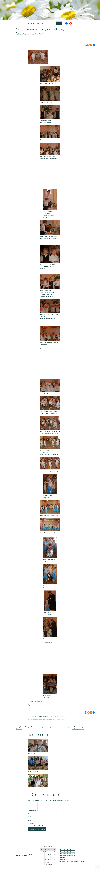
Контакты (63, 857)
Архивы (30, 854)
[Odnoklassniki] (91, 45)
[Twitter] (88, 45)
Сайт (29, 820)
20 (55, 857)
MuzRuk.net (33, 23)
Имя (29, 813)
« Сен (45, 864)
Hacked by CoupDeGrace (67, 850)
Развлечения (60, 716)
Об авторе (63, 859)
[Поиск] (59, 23)
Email (30, 817)
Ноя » (50, 864)
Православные (32, 719)
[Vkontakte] (94, 45)
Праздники (53, 716)
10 (48, 854)
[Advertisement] (50, 174)
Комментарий (32, 810)
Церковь (63, 719)
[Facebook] (86, 45)
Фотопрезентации (55, 719)
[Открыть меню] (43, 23)
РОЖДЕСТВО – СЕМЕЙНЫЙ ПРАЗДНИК (72, 861)
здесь (42, 701)
